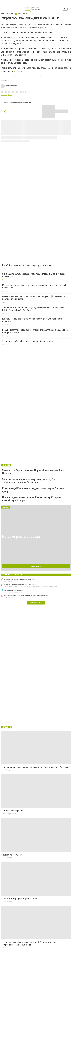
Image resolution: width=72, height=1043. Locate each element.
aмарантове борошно (13, 810)
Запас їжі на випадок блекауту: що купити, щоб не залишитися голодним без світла (29, 481)
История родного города (21, 536)
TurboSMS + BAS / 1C (12, 854)
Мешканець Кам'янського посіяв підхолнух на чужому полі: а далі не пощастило (35, 286)
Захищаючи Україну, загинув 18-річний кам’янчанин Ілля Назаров (33, 472)
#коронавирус (5, 80)
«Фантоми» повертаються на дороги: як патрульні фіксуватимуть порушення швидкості (33, 297)
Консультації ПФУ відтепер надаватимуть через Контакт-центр (33, 490)
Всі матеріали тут (36, 566)
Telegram (17, 71)
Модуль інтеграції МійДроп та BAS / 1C (21, 898)
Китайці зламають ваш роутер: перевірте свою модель (28, 265)
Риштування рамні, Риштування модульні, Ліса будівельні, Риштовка (36, 767)
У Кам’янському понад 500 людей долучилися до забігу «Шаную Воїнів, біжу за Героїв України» (33, 309)
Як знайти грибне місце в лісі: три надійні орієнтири (27, 341)
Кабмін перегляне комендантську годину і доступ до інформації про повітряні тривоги (35, 331)
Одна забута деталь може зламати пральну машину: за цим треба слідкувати (33, 275)
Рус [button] (65, 9)
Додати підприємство (36, 602)
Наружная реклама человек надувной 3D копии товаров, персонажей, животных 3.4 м (30, 943)
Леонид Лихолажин (11, 85)
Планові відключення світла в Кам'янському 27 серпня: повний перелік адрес (32, 499)
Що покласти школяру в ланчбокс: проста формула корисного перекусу (32, 320)
